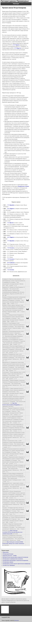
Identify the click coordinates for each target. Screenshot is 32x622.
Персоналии (5, 552)
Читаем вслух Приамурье (9, 565)
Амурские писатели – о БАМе (10, 555)
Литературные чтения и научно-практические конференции (16, 563)
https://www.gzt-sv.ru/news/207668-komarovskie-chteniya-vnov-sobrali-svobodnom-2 (13, 543)
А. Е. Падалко (10, 208)
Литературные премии (8, 562)
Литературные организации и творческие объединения (15, 560)
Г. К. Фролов (10, 222)
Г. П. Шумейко (10, 205)
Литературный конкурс (8, 554)
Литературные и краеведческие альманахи (13, 558)
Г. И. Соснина (10, 247)
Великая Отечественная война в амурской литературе (15, 557)
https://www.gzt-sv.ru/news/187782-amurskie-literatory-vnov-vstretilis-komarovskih (12, 532)
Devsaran (17, 620)
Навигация (16, 3)
